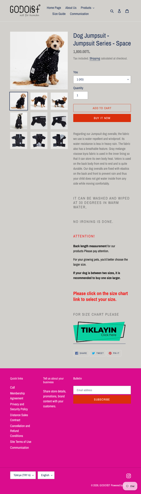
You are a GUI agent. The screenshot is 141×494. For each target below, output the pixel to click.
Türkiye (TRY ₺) (22, 475)
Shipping (95, 58)
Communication (19, 447)
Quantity (78, 88)
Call (12, 387)
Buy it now (102, 118)
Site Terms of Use (20, 441)
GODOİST (105, 485)
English (45, 475)
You (75, 72)
